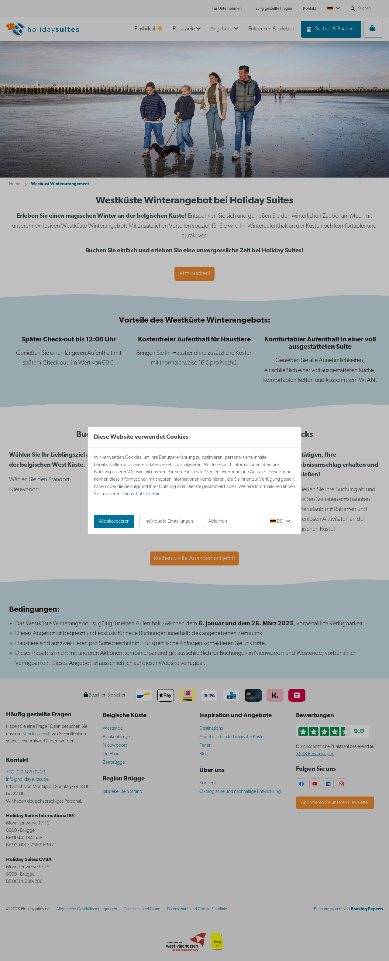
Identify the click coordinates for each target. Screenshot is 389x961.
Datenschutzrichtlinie (140, 494)
